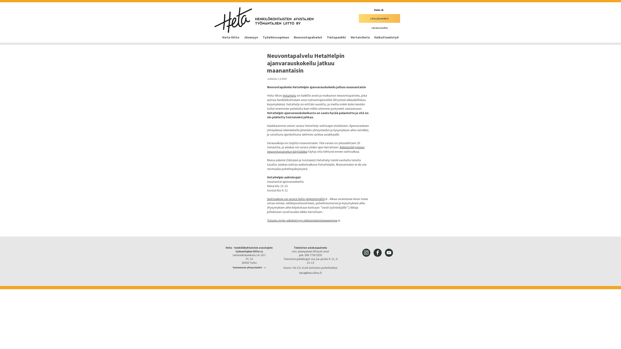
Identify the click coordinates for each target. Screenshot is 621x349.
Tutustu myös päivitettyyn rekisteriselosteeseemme (302, 220)
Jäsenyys (251, 37)
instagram (366, 253)
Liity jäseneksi (379, 18)
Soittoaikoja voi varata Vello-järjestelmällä (296, 199)
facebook (378, 253)
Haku (377, 9)
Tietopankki (336, 37)
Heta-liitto (231, 37)
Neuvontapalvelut (308, 37)
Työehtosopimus (276, 37)
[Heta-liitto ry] (263, 20)
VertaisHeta (360, 37)
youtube (389, 253)
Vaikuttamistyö (386, 37)
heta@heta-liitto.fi (310, 273)
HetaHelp (289, 95)
